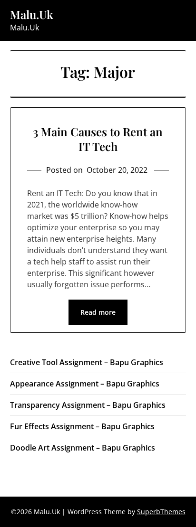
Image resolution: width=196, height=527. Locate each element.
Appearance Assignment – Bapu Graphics (84, 383)
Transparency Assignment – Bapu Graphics (88, 405)
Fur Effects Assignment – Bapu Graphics (82, 426)
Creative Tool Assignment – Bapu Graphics (86, 362)
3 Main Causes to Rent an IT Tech (98, 139)
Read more (98, 312)
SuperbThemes (161, 511)
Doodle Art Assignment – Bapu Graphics (82, 447)
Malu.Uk (31, 14)
